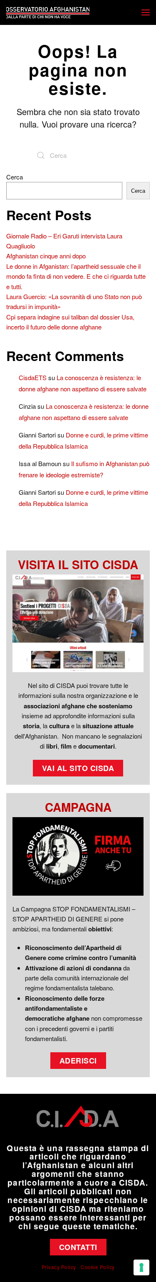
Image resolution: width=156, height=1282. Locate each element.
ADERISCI (78, 1060)
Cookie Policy (98, 1266)
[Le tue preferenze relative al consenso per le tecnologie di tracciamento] (141, 1267)
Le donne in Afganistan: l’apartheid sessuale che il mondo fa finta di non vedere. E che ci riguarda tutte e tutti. (76, 276)
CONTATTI (78, 1247)
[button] (145, 12)
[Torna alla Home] (47, 12)
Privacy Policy (59, 1266)
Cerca (14, 176)
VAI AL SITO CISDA (78, 768)
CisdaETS (33, 377)
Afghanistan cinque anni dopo (46, 255)
